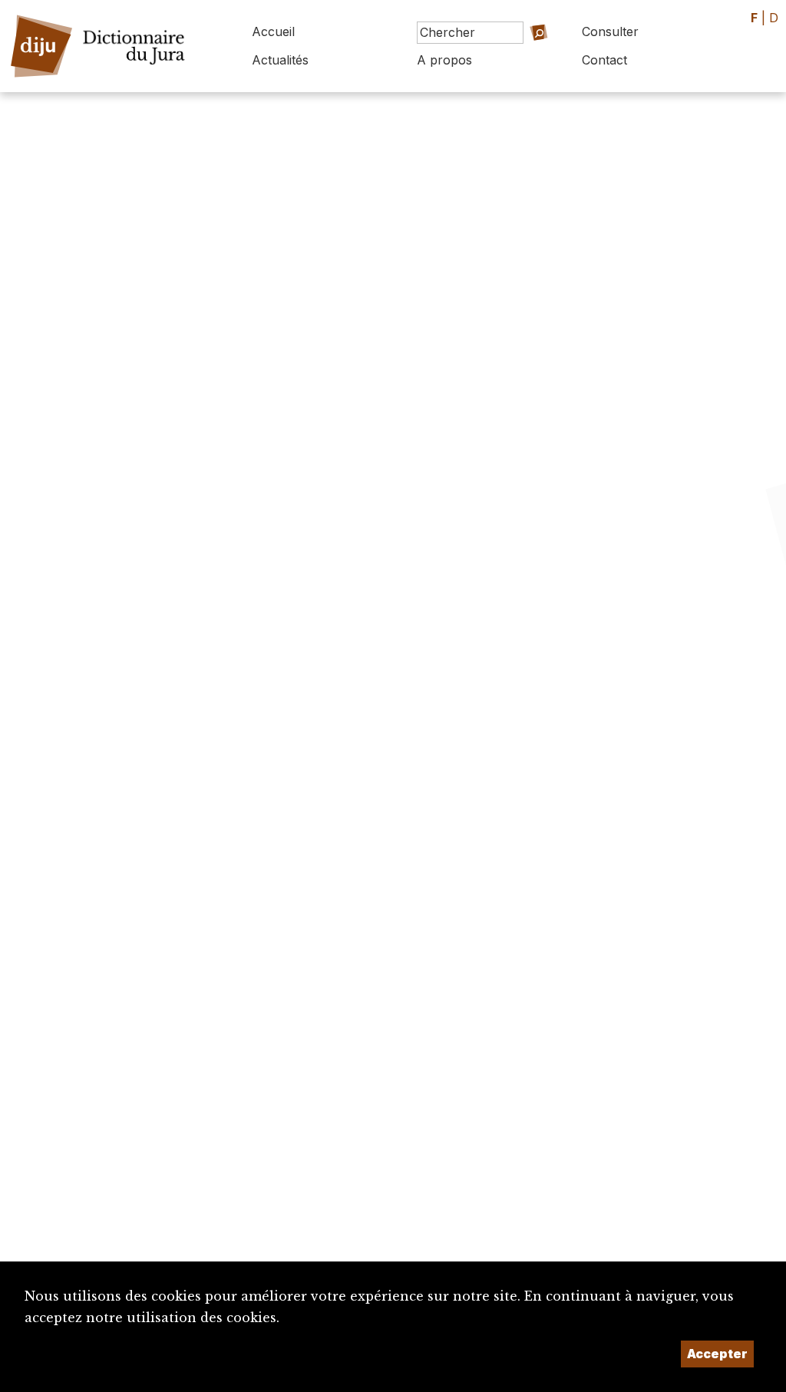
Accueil (273, 31)
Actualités (280, 60)
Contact (604, 60)
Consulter (610, 31)
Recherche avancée (525, 64)
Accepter (717, 1353)
